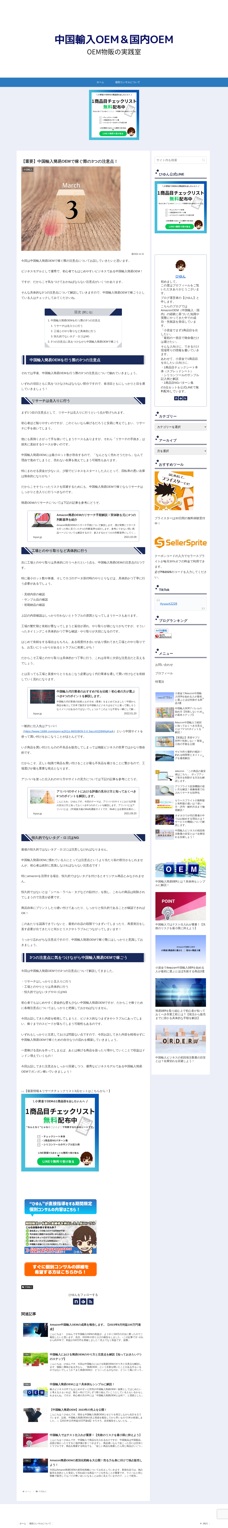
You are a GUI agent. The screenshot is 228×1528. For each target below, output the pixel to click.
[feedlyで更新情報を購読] (83, 1301)
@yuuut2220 (168, 603)
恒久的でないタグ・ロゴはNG (71, 336)
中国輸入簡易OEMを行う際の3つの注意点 (75, 320)
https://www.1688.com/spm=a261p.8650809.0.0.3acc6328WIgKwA (69, 731)
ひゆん (181, 276)
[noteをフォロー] (76, 1301)
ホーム (23, 1523)
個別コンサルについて (40, 1523)
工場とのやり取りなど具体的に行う (75, 331)
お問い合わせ (164, 664)
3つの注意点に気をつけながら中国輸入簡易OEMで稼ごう (85, 341)
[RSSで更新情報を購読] (90, 1301)
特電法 (159, 681)
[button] (203, 160)
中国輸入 (28, 1287)
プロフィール (164, 673)
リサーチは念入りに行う (68, 325)
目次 (77, 312)
